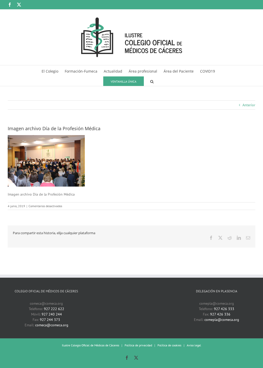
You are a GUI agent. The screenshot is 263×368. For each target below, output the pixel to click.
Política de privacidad (138, 345)
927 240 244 (52, 314)
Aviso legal (194, 345)
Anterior (248, 105)
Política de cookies (169, 345)
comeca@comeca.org (51, 325)
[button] (152, 81)
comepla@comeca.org (221, 319)
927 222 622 (54, 308)
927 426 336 (220, 314)
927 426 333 (224, 308)
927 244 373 (50, 319)
